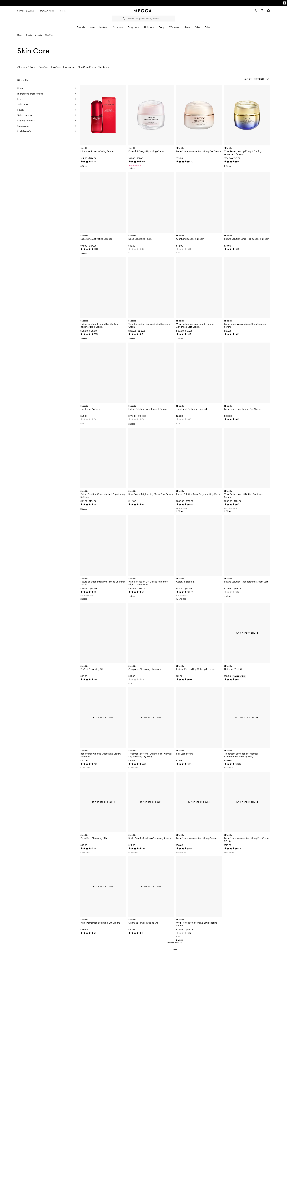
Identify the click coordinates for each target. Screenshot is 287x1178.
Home (19, 35)
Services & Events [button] (25, 10)
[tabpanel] (143, 513)
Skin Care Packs (87, 67)
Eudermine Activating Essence (96, 238)
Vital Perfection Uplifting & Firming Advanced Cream (242, 153)
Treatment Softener (90, 409)
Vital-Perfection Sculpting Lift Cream (100, 922)
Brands (29, 35)
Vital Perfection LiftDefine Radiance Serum (243, 495)
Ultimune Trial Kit (233, 669)
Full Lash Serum (184, 753)
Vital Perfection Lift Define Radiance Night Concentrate (148, 583)
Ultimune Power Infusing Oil (143, 922)
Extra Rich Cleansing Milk (93, 838)
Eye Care (44, 67)
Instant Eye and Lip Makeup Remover (196, 669)
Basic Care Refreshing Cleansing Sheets (149, 838)
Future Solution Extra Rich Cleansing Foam (246, 238)
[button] (261, 79)
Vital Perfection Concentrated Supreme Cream (149, 325)
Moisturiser (69, 67)
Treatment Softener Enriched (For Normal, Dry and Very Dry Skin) (150, 755)
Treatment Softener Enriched (191, 409)
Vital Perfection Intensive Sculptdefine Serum (196, 924)
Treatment (104, 67)
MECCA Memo (47, 10)
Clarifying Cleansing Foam (190, 238)
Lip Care (56, 67)
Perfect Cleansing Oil (91, 669)
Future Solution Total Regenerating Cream (198, 494)
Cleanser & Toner (26, 67)
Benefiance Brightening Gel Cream (242, 409)
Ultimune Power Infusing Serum (96, 151)
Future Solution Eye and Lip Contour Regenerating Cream (99, 325)
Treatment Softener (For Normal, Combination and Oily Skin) (241, 755)
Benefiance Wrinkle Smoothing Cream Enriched (100, 755)
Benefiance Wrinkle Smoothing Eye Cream (198, 151)
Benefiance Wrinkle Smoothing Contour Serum (245, 325)
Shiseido (38, 35)
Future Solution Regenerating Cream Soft (246, 581)
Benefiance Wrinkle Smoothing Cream (196, 838)
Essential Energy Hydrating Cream (146, 151)
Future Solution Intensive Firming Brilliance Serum (103, 583)
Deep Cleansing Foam (140, 238)
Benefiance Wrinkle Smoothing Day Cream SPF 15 (246, 839)
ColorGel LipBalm (185, 581)
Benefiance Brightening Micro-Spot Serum (150, 494)
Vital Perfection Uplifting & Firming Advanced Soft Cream (194, 325)
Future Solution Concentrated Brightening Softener (102, 495)
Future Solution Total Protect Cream (147, 409)
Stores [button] (63, 10)
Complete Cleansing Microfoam (145, 669)
